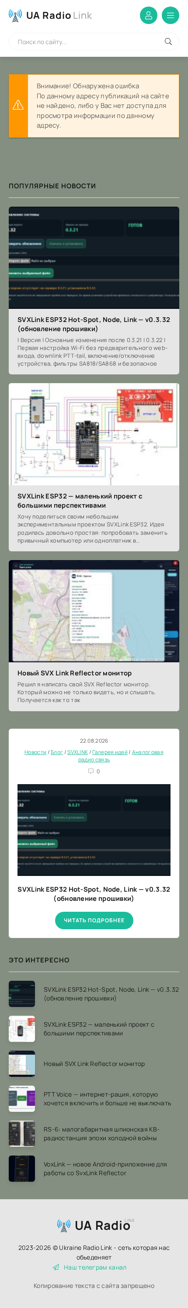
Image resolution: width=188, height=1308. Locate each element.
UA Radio (59, 15)
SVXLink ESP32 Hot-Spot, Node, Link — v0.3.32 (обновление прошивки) (93, 324)
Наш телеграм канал (95, 1267)
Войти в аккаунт (148, 15)
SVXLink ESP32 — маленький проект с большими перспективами (80, 500)
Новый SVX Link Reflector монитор (74, 673)
